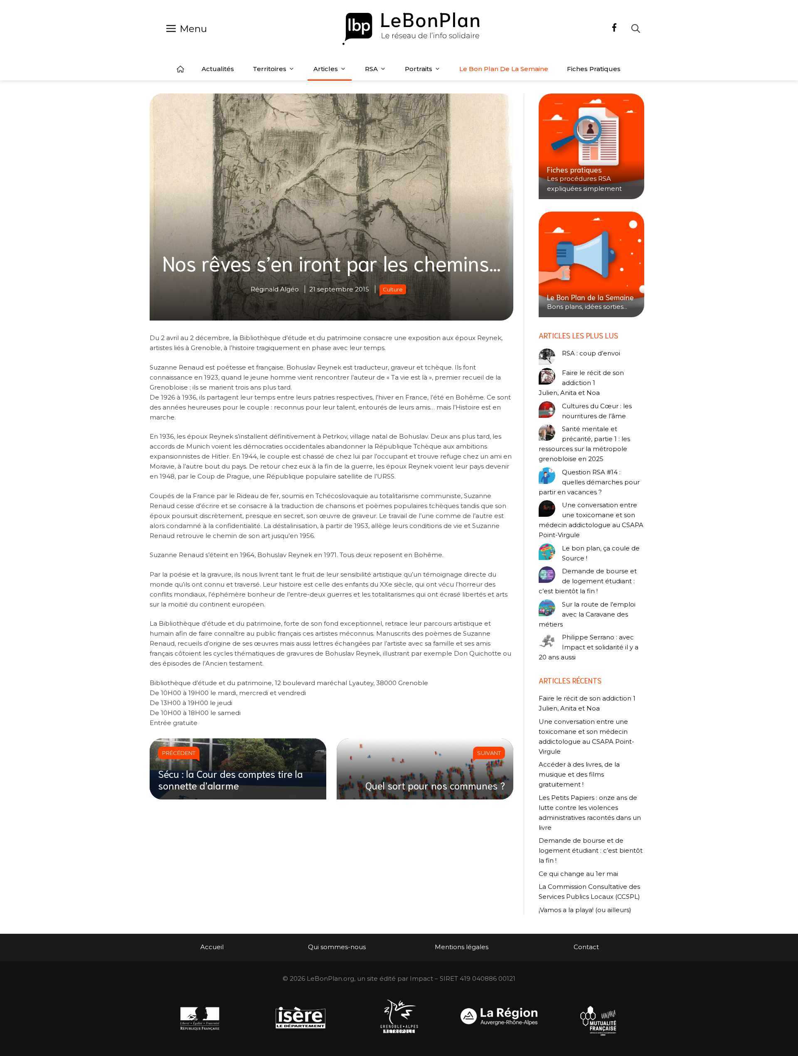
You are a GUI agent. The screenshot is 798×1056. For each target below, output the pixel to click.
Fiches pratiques (594, 69)
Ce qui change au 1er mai (578, 874)
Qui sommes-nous (337, 947)
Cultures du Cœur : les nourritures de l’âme (597, 411)
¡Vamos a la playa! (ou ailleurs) (585, 910)
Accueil (180, 69)
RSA (371, 69)
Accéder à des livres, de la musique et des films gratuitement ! (579, 774)
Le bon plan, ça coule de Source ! (601, 553)
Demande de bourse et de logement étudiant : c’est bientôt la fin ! (588, 581)
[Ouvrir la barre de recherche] (635, 28)
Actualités (218, 69)
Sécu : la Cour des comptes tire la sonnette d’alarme (230, 779)
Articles (325, 69)
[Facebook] (614, 29)
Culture (393, 289)
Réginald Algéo (275, 289)
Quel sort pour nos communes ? (435, 785)
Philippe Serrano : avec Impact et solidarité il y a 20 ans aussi (588, 647)
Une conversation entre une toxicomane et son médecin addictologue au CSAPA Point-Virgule (591, 520)
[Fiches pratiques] (591, 146)
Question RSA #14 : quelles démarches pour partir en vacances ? (589, 482)
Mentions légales (461, 947)
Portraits (418, 69)
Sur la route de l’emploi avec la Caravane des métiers (587, 614)
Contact (586, 947)
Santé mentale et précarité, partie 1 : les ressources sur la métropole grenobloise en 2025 (584, 444)
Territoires (269, 69)
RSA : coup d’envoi (591, 353)
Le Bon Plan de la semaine (503, 69)
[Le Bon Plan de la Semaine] (591, 264)
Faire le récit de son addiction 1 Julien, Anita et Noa (581, 383)
